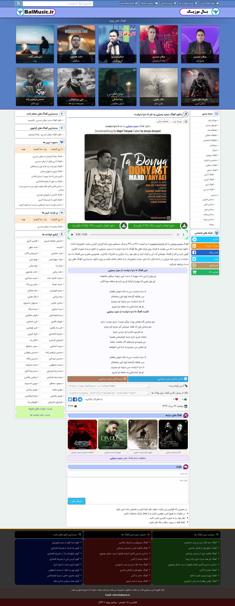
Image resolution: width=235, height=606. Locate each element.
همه (23, 149)
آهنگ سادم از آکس (208, 570)
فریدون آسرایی (55, 340)
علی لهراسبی (31, 328)
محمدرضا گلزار (31, 371)
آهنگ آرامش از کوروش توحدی (49, 195)
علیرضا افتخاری (55, 334)
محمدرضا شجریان (54, 371)
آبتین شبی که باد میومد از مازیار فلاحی (46, 176)
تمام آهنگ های (124, 458)
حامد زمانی (57, 272)
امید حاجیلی (56, 253)
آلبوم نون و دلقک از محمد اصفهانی (63, 570)
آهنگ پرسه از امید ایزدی (137, 581)
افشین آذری (32, 241)
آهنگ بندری (209, 189)
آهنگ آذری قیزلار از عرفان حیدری (48, 161)
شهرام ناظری (56, 321)
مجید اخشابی (56, 346)
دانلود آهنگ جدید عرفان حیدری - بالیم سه (45, 120)
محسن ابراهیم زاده (35, 99)
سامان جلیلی (56, 303)
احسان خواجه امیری (53, 241)
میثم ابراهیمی (31, 396)
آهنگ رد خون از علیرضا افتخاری (49, 181)
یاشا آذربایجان (158, 61)
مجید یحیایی (132, 126)
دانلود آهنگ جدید (207, 3)
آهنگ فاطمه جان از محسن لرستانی (201, 554)
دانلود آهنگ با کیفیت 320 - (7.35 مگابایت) (94, 226)
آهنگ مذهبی (211, 165)
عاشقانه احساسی (210, 140)
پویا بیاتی (33, 266)
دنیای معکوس (117, 104)
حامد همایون (76, 57)
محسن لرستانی (55, 359)
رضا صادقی (117, 99)
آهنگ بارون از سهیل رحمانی (51, 171)
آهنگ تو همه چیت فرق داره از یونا (201, 559)
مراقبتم (76, 61)
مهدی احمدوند (30, 383)
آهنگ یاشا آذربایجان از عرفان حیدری (47, 156)
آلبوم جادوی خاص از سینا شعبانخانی (63, 576)
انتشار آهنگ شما (127, 3)
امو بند (59, 247)
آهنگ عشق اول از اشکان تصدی (203, 548)
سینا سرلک (32, 309)
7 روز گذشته (56, 149)
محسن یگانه (31, 359)
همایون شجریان (55, 402)
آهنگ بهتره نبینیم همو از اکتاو (203, 576)
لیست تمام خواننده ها (40, 415)
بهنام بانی (33, 260)
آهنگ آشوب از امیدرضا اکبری (50, 200)
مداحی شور (209, 209)
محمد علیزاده (31, 365)
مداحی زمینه (208, 219)
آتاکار (100, 602)
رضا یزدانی (57, 297)
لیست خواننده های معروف (40, 409)
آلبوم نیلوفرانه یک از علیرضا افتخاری (63, 554)
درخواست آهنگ (147, 3)
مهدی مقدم (57, 390)
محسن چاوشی (30, 352)
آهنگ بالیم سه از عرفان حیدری (50, 226)
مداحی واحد (208, 214)
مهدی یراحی (31, 390)
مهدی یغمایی (56, 396)
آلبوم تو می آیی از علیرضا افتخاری (64, 559)
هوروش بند (32, 402)
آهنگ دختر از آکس (139, 576)
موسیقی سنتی (211, 125)
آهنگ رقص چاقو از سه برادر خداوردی (200, 581)
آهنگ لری (209, 184)
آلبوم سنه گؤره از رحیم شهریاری (65, 543)
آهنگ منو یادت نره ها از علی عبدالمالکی (46, 166)
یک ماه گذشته (40, 149)
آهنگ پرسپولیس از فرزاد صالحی (133, 543)
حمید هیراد (57, 284)
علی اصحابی (31, 321)
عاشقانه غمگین (211, 135)
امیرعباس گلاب (35, 57)
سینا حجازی (57, 309)
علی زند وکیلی (56, 328)
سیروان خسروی (30, 303)
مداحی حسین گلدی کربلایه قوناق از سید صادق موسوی (192, 565)
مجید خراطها (31, 346)
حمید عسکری (31, 278)
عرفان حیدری (200, 57)
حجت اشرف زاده (54, 278)
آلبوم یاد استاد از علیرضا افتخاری (65, 548)
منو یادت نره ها (76, 104)
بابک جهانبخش (55, 260)
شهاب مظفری (31, 315)
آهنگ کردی (209, 179)
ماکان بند (33, 340)
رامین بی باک (31, 284)
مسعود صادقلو (56, 383)
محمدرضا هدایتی (54, 377)
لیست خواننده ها (186, 3)
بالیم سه (200, 61)
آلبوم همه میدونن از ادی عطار (66, 581)
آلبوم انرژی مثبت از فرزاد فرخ (66, 565)
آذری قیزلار (118, 61)
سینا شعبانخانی (55, 315)
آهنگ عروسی (211, 155)
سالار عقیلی (158, 99)
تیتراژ (214, 150)
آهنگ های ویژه (117, 21)
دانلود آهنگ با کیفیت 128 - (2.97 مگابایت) (154, 226)
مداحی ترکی (209, 204)
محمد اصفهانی (55, 365)
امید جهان (33, 247)
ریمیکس (213, 145)
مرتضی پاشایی (30, 377)
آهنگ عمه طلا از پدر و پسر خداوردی (200, 543)
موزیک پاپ (212, 120)
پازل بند (59, 266)
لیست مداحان (166, 3)
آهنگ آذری (209, 174)
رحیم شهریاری (56, 290)
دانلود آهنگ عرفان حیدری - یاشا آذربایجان (45, 134)
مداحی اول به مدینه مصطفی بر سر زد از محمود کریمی (40, 205)
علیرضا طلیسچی (200, 99)
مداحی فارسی (208, 199)
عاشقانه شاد (212, 130)
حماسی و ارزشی (210, 160)
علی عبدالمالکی (76, 99)
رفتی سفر (158, 104)
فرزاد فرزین (32, 334)
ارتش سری (200, 104)
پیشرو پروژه (111, 602)
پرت (35, 61)
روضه (211, 224)
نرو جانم (35, 104)
